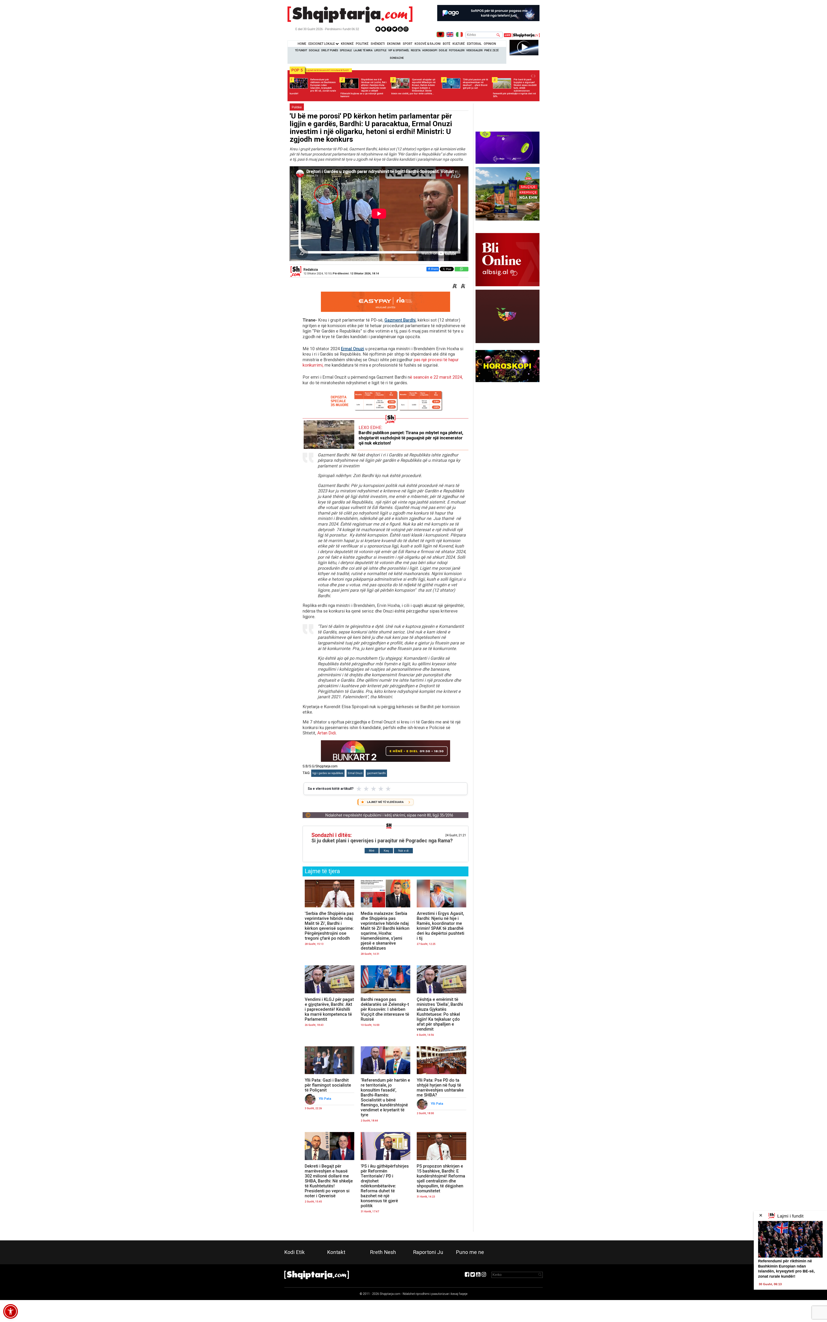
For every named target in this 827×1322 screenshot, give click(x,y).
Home (302, 43)
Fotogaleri (457, 50)
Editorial (474, 43)
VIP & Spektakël (398, 50)
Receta (416, 50)
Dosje (443, 50)
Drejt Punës (329, 50)
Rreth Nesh (383, 1252)
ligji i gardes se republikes (327, 773)
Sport (407, 43)
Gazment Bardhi (400, 320)
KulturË (458, 43)
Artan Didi (326, 733)
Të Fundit (301, 50)
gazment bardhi (376, 773)
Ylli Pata (325, 1099)
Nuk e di (403, 850)
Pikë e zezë (491, 50)
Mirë (371, 850)
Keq (386, 850)
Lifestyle (380, 50)
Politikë (362, 43)
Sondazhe (397, 57)
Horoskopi (429, 50)
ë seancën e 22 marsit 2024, (436, 377)
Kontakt (336, 1252)
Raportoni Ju (428, 1252)
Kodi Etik (294, 1252)
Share (434, 269)
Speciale (346, 50)
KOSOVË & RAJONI (428, 43)
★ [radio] (359, 788)
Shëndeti (378, 43)
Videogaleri (474, 50)
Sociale (314, 50)
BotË (446, 43)
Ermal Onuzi (352, 348)
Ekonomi (394, 43)
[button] (10, 1311)
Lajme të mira (363, 50)
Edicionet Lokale (322, 43)
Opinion (490, 43)
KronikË (347, 43)
